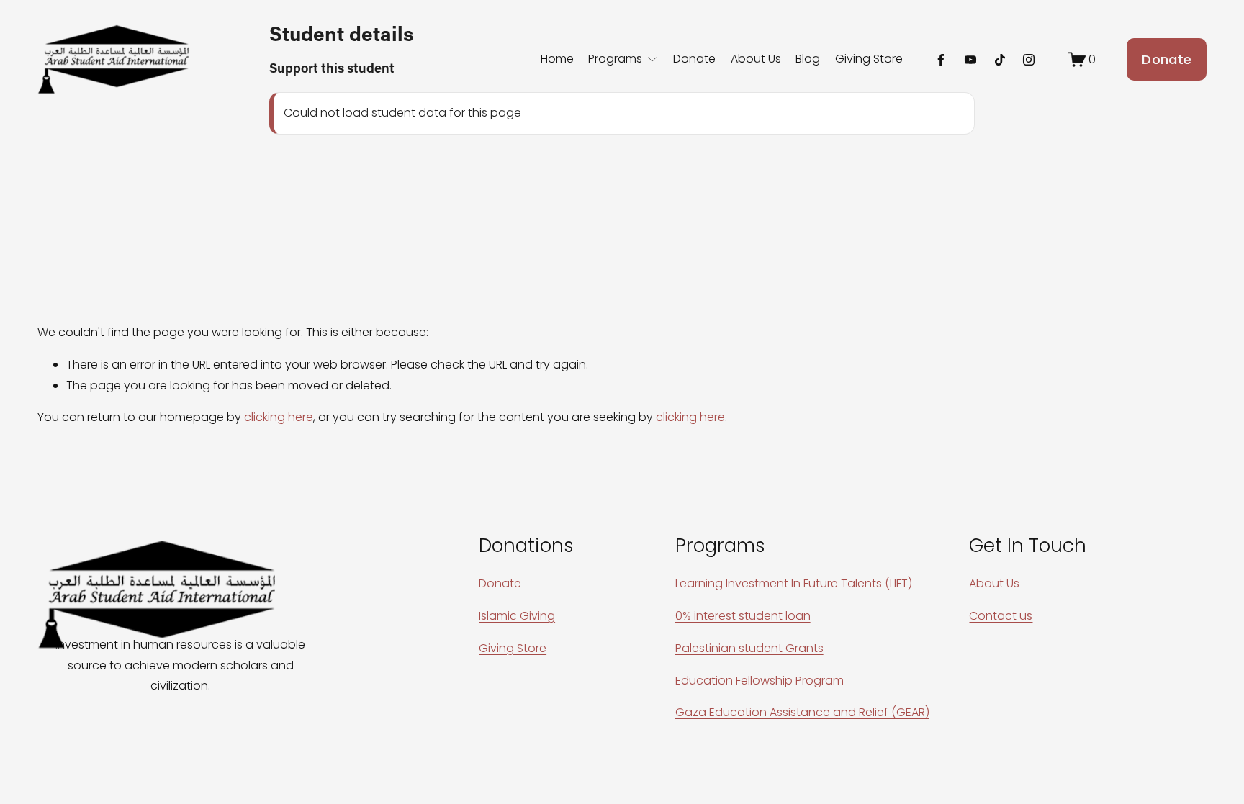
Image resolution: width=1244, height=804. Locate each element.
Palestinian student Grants (749, 648)
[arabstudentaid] (1029, 60)
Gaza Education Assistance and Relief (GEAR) (802, 712)
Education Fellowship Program (759, 680)
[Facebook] (941, 60)
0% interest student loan (743, 615)
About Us (756, 58)
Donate (694, 58)
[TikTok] (1000, 60)
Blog (807, 58)
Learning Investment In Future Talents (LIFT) (793, 583)
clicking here (278, 417)
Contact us (1000, 615)
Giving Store (869, 58)
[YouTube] (970, 60)
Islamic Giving (517, 615)
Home (557, 58)
